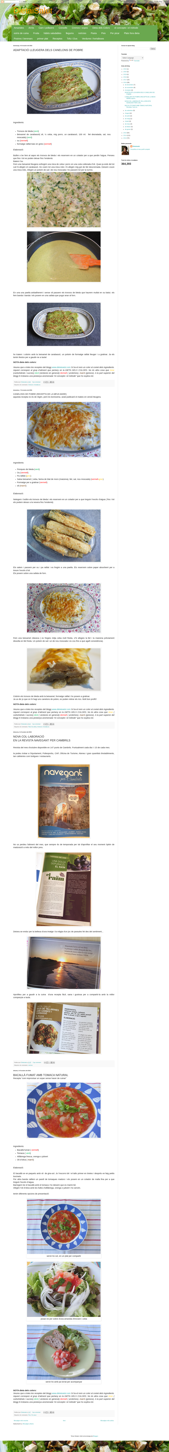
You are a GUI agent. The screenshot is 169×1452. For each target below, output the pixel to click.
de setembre (129, 110)
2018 (125, 77)
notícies (82, 33)
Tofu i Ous (72, 38)
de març (127, 124)
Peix (103, 33)
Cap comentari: (36, 382)
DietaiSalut (32, 10)
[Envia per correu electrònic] (44, 382)
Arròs (31, 28)
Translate (137, 61)
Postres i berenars (23, 38)
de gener (128, 129)
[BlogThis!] (47, 382)
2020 (125, 71)
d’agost (127, 113)
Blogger (95, 1436)
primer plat (42, 38)
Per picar (114, 33)
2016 (125, 82)
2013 (125, 138)
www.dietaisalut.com (61, 367)
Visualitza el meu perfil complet (140, 149)
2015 (125, 133)
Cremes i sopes (80, 28)
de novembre (129, 87)
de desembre (129, 85)
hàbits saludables (52, 33)
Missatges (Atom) (28, 1424)
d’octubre (128, 90)
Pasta (94, 33)
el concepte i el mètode (126, 28)
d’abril (127, 121)
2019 (125, 74)
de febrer (128, 127)
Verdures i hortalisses (93, 38)
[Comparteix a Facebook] (51, 382)
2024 (125, 69)
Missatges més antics (107, 1420)
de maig (127, 118)
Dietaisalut (136, 146)
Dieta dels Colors (101, 28)
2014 (125, 135)
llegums (70, 33)
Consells (63, 28)
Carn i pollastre (46, 28)
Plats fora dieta (131, 33)
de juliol (127, 116)
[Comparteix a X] (49, 382)
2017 (125, 80)
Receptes (57, 38)
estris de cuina (21, 33)
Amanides (19, 28)
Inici (64, 1420)
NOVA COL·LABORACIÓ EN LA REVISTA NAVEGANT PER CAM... (138, 102)
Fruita (36, 33)
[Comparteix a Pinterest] (53, 382)
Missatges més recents (21, 1420)
